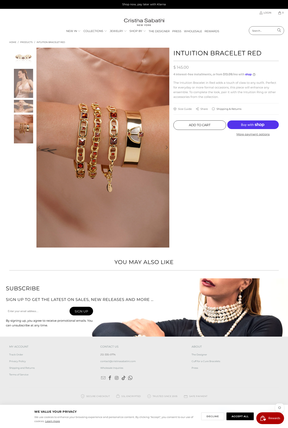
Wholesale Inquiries (111, 301)
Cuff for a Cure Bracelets (206, 294)
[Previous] (39, 114)
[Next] (166, 114)
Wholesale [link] (193, 31)
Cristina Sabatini (27, 355)
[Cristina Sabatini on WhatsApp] (130, 311)
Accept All (240, 416)
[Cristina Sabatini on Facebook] (110, 311)
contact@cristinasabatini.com (118, 294)
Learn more (52, 421)
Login (267, 12)
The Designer (199, 287)
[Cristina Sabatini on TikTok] (124, 311)
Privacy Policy (17, 294)
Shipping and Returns (22, 301)
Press (195, 301)
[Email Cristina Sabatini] (103, 311)
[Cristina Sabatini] (144, 22)
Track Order (16, 287)
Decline (212, 416)
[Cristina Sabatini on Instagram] (117, 311)
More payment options (253, 134)
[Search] (279, 30)
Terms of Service (18, 308)
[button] (73, 31)
